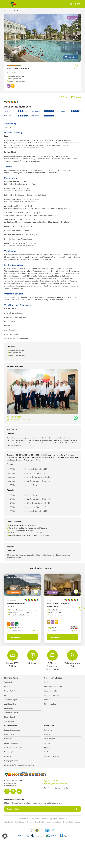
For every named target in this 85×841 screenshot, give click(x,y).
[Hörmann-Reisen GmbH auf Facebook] (7, 791)
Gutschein (8, 739)
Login (49, 822)
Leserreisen (8, 708)
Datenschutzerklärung (71, 822)
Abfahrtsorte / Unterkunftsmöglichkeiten (19, 765)
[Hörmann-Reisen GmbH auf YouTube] (19, 791)
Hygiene (47, 747)
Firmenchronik (9, 717)
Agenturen (57, 822)
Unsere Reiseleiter (50, 691)
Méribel (47, 743)
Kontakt (47, 699)
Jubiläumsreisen (10, 704)
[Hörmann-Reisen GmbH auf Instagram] (13, 791)
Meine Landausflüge (51, 695)
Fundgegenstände (11, 760)
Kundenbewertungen (12, 730)
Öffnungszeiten (50, 704)
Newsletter (8, 756)
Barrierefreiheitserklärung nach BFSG (18, 822)
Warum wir (8, 682)
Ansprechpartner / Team (53, 686)
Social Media (9, 721)
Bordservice (48, 752)
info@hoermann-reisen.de (20, 420)
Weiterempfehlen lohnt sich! (14, 752)
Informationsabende (51, 756)
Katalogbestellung (11, 734)
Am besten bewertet (11, 713)
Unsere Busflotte (10, 691)
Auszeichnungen (10, 699)
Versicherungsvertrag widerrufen (16, 747)
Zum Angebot (15, 637)
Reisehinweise (23, 819)
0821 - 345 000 (16, 417)
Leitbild (7, 686)
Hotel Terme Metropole (58, 603)
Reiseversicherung (11, 743)
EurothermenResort (16, 603)
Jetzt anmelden (13, 809)
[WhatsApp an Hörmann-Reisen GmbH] (76, 418)
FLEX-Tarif (47, 734)
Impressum (63, 819)
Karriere (47, 682)
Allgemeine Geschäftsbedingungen (44, 819)
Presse (6, 695)
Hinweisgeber (40, 822)
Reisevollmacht (49, 739)
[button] (5, 836)
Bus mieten (48, 730)
